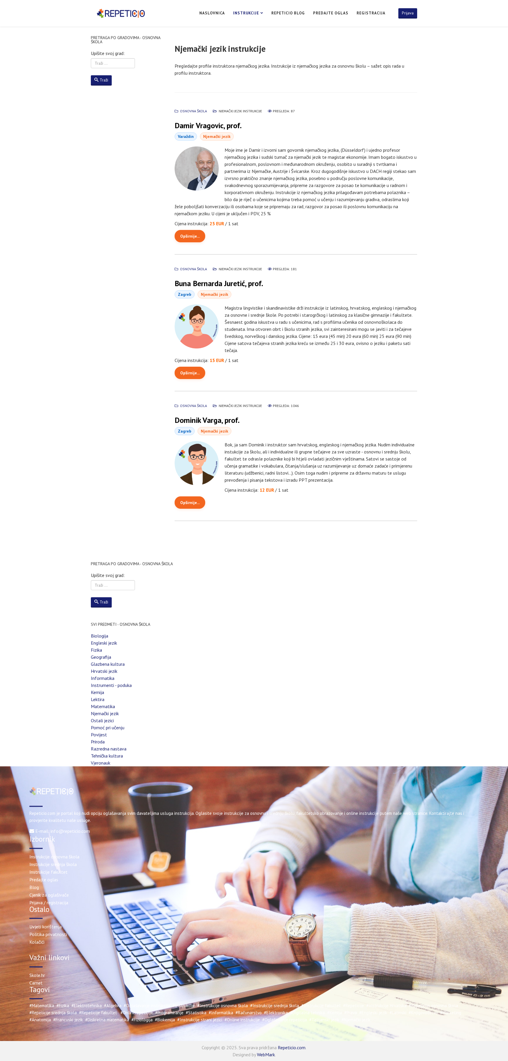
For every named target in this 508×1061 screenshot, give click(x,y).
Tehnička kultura (107, 756)
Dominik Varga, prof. (207, 420)
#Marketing (450, 1012)
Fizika (96, 650)
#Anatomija (40, 1019)
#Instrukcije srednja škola (274, 1005)
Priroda (98, 742)
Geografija (101, 657)
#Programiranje (169, 1012)
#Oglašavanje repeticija (284, 1019)
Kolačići (36, 942)
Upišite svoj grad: (108, 53)
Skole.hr (37, 975)
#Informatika (221, 1012)
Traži (104, 80)
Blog (34, 887)
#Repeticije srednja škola (53, 1012)
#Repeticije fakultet (98, 1012)
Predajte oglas (330, 13)
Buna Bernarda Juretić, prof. (219, 283)
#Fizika (62, 1005)
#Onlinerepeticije (137, 1012)
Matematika (103, 706)
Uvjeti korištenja (45, 927)
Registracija (371, 13)
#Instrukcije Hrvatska (386, 1005)
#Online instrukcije (242, 1019)
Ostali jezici (102, 720)
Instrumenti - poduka (111, 685)
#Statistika (196, 1012)
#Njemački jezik (356, 1019)
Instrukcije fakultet (48, 872)
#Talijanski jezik (324, 1019)
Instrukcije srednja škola (53, 864)
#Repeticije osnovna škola (433, 1005)
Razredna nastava (108, 749)
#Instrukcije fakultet (321, 1005)
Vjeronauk (100, 763)
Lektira (97, 699)
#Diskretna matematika (107, 1019)
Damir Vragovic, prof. (208, 125)
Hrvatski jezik (104, 671)
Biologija (99, 636)
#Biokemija (165, 1019)
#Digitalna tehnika (307, 1012)
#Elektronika (276, 1012)
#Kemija (334, 1012)
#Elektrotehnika (86, 1005)
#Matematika (41, 1005)
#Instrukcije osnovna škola (222, 1005)
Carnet (36, 983)
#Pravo (350, 1012)
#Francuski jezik (68, 1019)
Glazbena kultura (108, 664)
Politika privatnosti (48, 934)
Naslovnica (212, 13)
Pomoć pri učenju (107, 727)
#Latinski (398, 1012)
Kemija (97, 692)
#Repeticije (353, 1005)
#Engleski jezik (373, 1012)
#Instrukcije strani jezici (199, 1019)
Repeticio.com (291, 1047)
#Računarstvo (248, 1012)
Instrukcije (246, 13)
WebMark (266, 1054)
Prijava (408, 13)
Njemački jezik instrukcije (240, 111)
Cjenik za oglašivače (49, 895)
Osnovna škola (193, 111)
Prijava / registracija (48, 902)
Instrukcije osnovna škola (54, 857)
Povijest (99, 735)
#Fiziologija (142, 1019)
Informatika (102, 678)
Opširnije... (190, 236)
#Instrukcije (184, 1005)
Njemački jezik (105, 713)
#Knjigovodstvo (423, 1012)
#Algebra (112, 1005)
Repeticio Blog (288, 13)
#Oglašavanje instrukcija (147, 1005)
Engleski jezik (104, 643)
